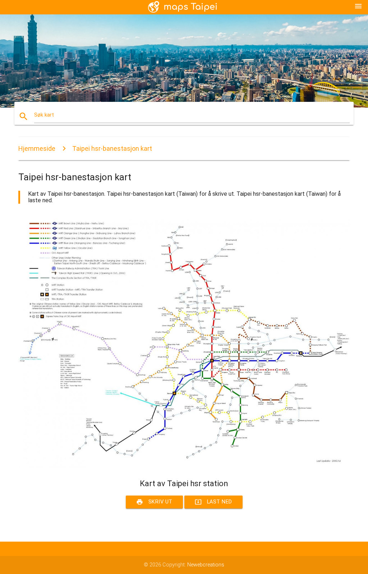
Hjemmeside (36, 148)
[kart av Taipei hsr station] (184, 466)
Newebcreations (205, 565)
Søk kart (44, 115)
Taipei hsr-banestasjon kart (112, 148)
